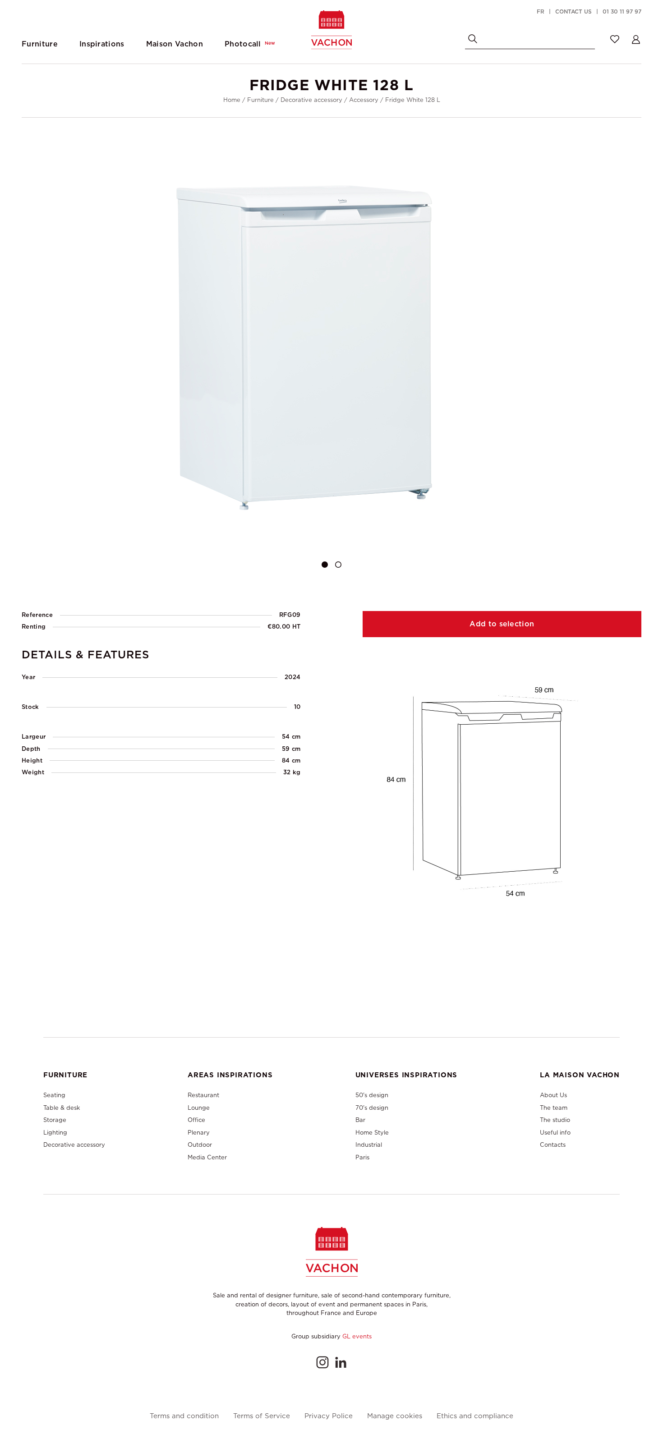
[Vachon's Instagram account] (322, 1362)
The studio (555, 1120)
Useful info (555, 1132)
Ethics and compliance (475, 1416)
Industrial (368, 1144)
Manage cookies (394, 1416)
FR (540, 11)
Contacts (553, 1144)
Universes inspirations (406, 1075)
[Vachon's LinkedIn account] (340, 1362)
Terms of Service (261, 1416)
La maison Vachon (580, 1075)
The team (553, 1107)
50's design (371, 1095)
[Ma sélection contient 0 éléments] (614, 39)
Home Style (372, 1132)
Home (231, 100)
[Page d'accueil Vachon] (331, 29)
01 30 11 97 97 (622, 11)
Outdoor (200, 1144)
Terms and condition (184, 1416)
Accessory (363, 100)
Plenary (199, 1132)
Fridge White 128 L (412, 100)
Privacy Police (328, 1416)
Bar (360, 1120)
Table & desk (61, 1107)
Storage (54, 1120)
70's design (371, 1107)
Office (196, 1120)
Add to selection (502, 624)
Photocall (250, 44)
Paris (362, 1157)
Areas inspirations (230, 1075)
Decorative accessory (311, 100)
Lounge (199, 1107)
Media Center (207, 1157)
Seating (54, 1095)
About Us (553, 1095)
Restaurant (203, 1095)
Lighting (55, 1132)
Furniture (260, 100)
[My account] (636, 39)
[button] (325, 564)
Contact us (573, 11)
